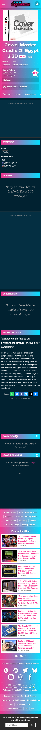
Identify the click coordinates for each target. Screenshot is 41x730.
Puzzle (5, 152)
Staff (21, 512)
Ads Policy (23, 521)
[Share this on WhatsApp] (12, 394)
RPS (32, 708)
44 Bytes (28, 687)
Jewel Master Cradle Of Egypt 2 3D (20, 50)
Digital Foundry (19, 700)
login (33, 462)
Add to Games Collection (16, 87)
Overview (6, 94)
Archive (33, 521)
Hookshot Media (18, 685)
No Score (7, 80)
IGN (11, 704)
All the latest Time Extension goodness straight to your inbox (20, 718)
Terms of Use (10, 521)
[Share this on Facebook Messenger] (35, 394)
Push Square (30, 696)
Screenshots (30, 94)
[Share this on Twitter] (26, 394)
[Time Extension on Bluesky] (35, 671)
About (13, 512)
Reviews (17, 94)
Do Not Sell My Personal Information (25, 690)
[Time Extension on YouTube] (16, 671)
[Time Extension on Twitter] (25, 671)
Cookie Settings (12, 525)
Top (7, 512)
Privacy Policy (31, 516)
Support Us (9, 516)
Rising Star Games (20, 65)
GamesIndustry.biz (14, 708)
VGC (29, 704)
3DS (14, 61)
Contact (19, 516)
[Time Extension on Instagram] (11, 677)
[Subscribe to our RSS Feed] (6, 671)
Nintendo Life (17, 696)
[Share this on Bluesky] (17, 394)
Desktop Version (28, 525)
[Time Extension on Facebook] (30, 677)
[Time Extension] (20, 4)
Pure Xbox (6, 700)
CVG (26, 708)
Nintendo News (33, 700)
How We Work (31, 512)
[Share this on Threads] (31, 394)
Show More (20, 656)
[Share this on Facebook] (21, 394)
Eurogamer (20, 704)
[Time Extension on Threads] (20, 677)
